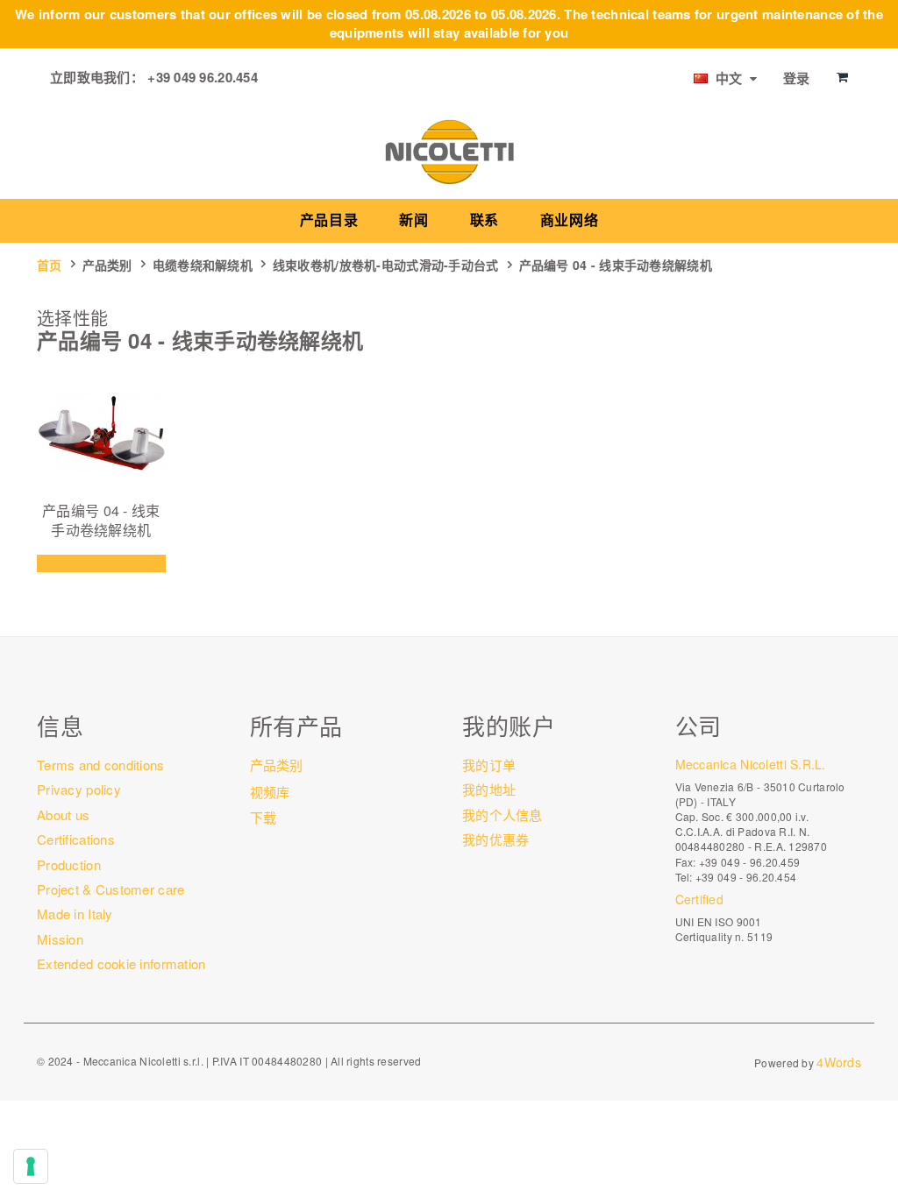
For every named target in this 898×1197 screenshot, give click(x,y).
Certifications (76, 839)
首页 (49, 264)
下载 (263, 817)
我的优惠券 (495, 839)
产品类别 (107, 264)
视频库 (270, 792)
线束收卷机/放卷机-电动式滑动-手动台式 (386, 264)
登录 (796, 78)
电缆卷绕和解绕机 (203, 264)
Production (69, 864)
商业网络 (569, 220)
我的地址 (489, 789)
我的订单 (489, 764)
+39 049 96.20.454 (202, 77)
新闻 (413, 220)
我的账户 (508, 725)
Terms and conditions (101, 764)
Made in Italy (75, 913)
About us (63, 814)
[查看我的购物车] (842, 77)
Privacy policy (79, 789)
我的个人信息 (502, 814)
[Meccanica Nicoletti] (449, 150)
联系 (484, 220)
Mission (60, 939)
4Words (838, 1062)
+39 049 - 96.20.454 (745, 876)
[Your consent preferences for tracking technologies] (30, 1166)
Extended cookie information (121, 963)
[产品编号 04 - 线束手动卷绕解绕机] (101, 432)
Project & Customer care (110, 889)
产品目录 (329, 220)
